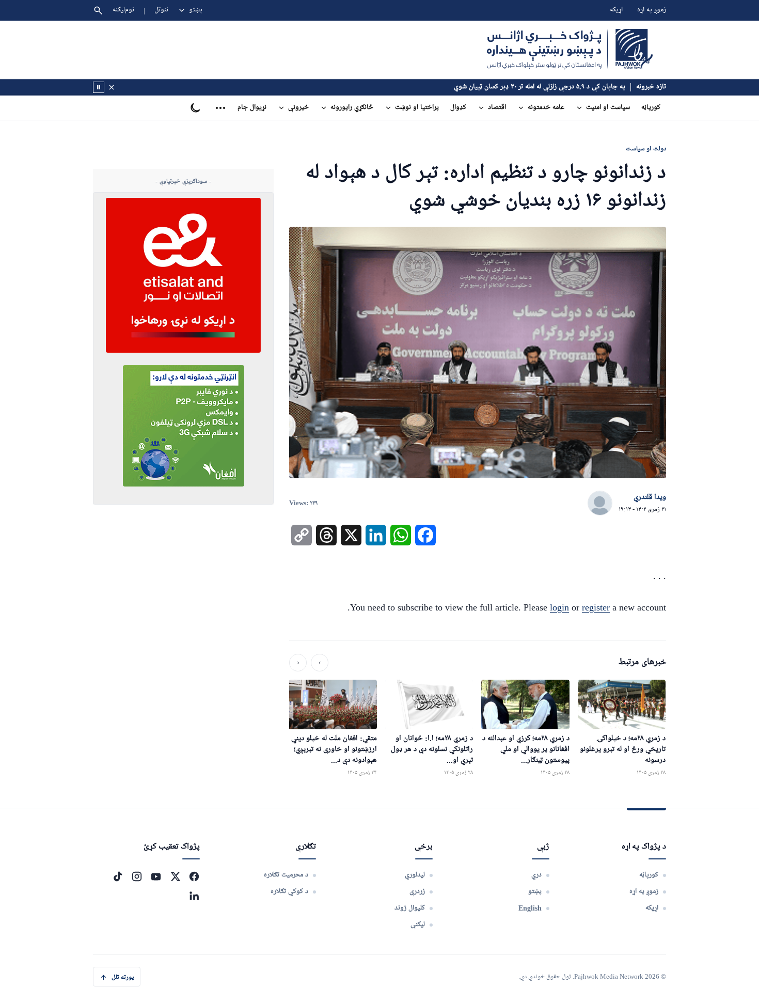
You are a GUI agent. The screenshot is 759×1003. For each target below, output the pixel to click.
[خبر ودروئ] (98, 87)
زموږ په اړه (651, 10)
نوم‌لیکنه (123, 10)
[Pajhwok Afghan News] (569, 49)
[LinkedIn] (194, 895)
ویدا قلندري (650, 497)
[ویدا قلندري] (600, 503)
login (559, 607)
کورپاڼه (650, 108)
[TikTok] (117, 876)
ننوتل (161, 10)
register (596, 607)
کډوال (458, 108)
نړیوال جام (252, 108)
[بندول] (111, 87)
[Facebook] (194, 876)
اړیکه (616, 10)
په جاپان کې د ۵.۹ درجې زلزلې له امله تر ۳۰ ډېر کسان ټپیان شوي (539, 87)
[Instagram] (137, 876)
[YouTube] (156, 876)
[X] (175, 876)
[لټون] (98, 10)
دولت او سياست (646, 148)
